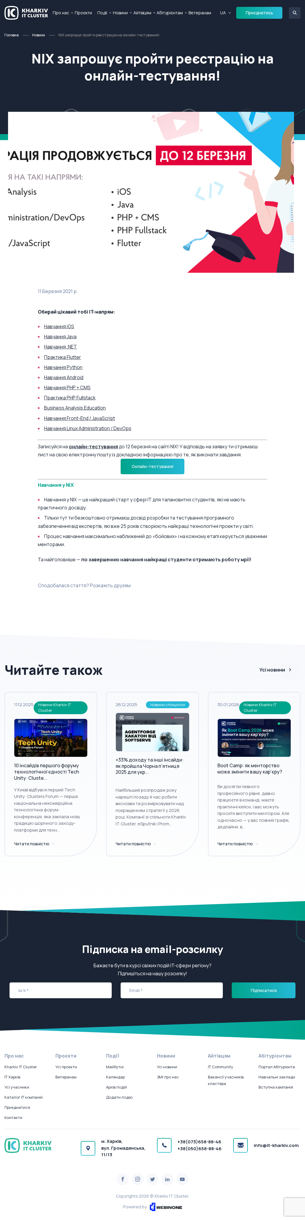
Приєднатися (17, 1107)
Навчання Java (60, 336)
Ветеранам (200, 12)
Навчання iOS (59, 326)
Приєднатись (259, 12)
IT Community (220, 1066)
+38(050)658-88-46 (200, 1148)
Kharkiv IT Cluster (20, 1066)
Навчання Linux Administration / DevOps (87, 428)
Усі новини (272, 669)
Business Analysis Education (75, 407)
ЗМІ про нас (168, 1077)
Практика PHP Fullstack (70, 397)
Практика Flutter (62, 357)
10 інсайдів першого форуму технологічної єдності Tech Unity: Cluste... (46, 771)
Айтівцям (142, 12)
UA (223, 12)
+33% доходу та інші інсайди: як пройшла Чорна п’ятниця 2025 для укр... (149, 766)
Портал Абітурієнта (277, 1066)
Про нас (61, 12)
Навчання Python (63, 367)
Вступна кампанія (276, 1087)
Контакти (13, 1117)
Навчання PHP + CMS (67, 387)
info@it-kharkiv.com (276, 1145)
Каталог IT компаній (23, 1097)
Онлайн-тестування (152, 466)
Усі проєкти (66, 1066)
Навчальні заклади (277, 1077)
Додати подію (119, 1097)
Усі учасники (16, 1087)
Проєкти (83, 12)
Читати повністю (32, 844)
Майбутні (115, 1066)
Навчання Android (63, 377)
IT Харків (12, 1077)
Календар (115, 1077)
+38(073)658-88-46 (199, 1142)
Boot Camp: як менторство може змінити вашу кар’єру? (249, 768)
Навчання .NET (60, 346)
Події (102, 12)
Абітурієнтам (170, 12)
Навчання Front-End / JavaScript (79, 418)
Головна (11, 35)
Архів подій (116, 1087)
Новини (120, 12)
